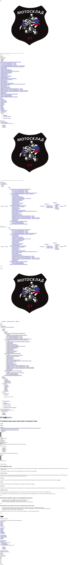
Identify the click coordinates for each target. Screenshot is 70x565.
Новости (1, 528)
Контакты (2, 531)
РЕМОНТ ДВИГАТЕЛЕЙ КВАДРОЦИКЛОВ (15, 355)
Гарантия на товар (3, 536)
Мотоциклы (7, 428)
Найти (2, 553)
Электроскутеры (38, 428)
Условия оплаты (3, 535)
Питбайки (15, 428)
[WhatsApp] (8, 417)
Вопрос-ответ (2, 541)
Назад (7, 331)
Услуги (6, 332)
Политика (2, 537)
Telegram (3, 125)
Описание (4, 447)
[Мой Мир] (4, 417)
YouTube (3, 126)
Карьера (1, 530)
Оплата (3, 450)
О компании (2, 527)
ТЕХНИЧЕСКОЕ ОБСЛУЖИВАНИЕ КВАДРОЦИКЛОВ (17, 335)
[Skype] (9, 417)
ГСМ (28, 428)
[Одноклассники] (2, 417)
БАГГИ (30, 428)
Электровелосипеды (23, 428)
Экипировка (11, 428)
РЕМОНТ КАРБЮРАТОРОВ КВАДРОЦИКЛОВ (15, 372)
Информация (2, 533)
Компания (6, 385)
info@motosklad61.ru (4, 122)
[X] (5, 417)
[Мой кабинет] (0, 267)
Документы (2, 532)
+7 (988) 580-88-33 (4, 110)
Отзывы (3, 448)
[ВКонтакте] (1, 417)
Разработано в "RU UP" (4, 551)
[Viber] (6, 417)
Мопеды (18, 428)
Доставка (4, 451)
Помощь (1, 538)
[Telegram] (11, 417)
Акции (1, 523)
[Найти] (1, 55)
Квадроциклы (2, 428)
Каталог (1, 522)
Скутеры (33, 428)
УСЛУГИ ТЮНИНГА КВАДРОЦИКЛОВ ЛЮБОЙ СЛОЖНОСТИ (18, 341)
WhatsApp (4, 127)
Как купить (4, 449)
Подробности (2, 440)
